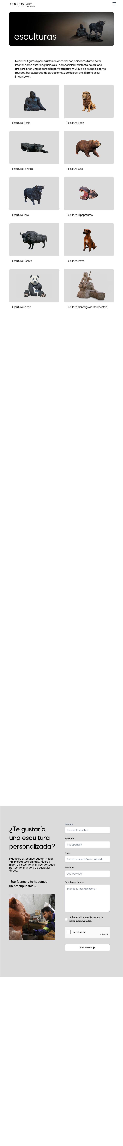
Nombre (69, 824)
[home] (22, 3)
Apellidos (69, 838)
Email (67, 853)
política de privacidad (80, 921)
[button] (114, 3)
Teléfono (69, 867)
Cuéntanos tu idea (74, 882)
